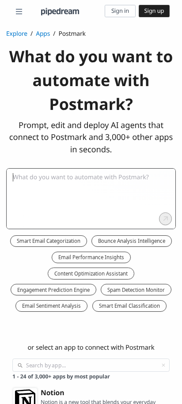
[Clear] (163, 365)
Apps (43, 34)
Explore (16, 34)
